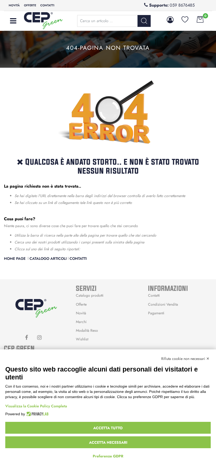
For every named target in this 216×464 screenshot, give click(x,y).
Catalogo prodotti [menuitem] (90, 295)
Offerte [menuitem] (30, 5)
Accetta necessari (108, 442)
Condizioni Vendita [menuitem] (163, 304)
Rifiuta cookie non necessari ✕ (185, 358)
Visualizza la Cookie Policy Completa (36, 406)
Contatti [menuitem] (47, 5)
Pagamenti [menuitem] (156, 313)
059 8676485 (182, 5)
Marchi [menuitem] (81, 321)
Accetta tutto (108, 428)
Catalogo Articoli (48, 258)
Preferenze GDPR (108, 456)
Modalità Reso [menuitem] (87, 330)
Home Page (15, 258)
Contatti (78, 258)
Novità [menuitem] (14, 5)
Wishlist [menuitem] (82, 339)
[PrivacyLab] (36, 414)
